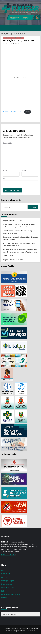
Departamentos (6, 584)
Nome (5, 170)
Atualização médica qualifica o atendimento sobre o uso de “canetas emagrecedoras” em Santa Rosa (20, 251)
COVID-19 (5, 577)
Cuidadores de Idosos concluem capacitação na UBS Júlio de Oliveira (19, 232)
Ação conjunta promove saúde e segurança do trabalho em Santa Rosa (19, 244)
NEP (2, 591)
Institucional (5, 574)
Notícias (4, 597)
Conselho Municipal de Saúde (10, 594)
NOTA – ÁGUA (8, 256)
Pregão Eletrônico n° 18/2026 (13, 260)
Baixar (28, 112)
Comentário (8, 143)
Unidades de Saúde (7, 587)
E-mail (24, 170)
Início (3, 570)
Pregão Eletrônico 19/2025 (12, 220)
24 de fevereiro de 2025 (10, 44)
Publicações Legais (7, 581)
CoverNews (21, 631)
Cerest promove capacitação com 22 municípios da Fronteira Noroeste (20, 238)
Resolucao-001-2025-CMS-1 (12, 112)
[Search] (37, 27)
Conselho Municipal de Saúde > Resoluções (13, 37)
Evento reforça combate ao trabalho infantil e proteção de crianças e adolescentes (19, 226)
